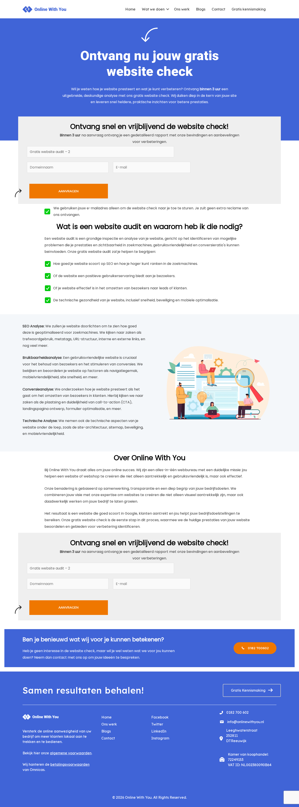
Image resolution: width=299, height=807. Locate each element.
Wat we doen (153, 9)
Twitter (157, 724)
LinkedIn (158, 731)
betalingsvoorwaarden (70, 764)
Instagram (160, 738)
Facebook (160, 717)
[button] (168, 9)
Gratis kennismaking (249, 9)
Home (130, 9)
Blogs (200, 9)
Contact (218, 9)
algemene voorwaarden (70, 753)
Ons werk (182, 9)
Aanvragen (68, 191)
